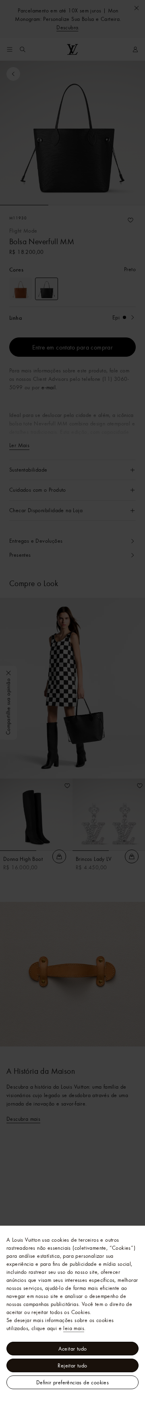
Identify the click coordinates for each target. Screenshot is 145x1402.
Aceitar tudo (72, 1348)
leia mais (73, 1328)
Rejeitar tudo (72, 1365)
